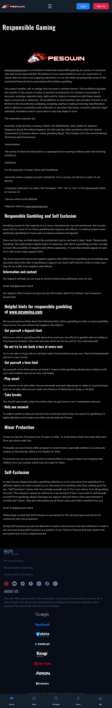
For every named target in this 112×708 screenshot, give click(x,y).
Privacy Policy (14, 561)
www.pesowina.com (16, 70)
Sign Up (101, 6)
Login (83, 6)
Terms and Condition (18, 574)
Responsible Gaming (18, 567)
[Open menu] (50, 6)
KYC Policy (11, 554)
